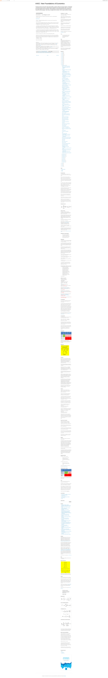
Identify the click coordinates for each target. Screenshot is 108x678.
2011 (62, 165)
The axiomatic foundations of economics (66, 494)
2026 (62, 52)
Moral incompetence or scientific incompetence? (65, 94)
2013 (62, 163)
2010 (62, 166)
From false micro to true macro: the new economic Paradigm (65, 520)
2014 (62, 64)
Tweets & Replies (63, 169)
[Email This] (48, 51)
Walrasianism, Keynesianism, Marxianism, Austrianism (65, 294)
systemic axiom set (65, 466)
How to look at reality (64, 133)
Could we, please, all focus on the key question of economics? (65, 508)
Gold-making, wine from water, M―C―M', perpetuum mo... (65, 111)
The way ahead (64, 130)
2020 (62, 58)
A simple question (64, 125)
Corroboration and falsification (65, 121)
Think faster (63, 122)
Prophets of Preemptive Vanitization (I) (66, 101)
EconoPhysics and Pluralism (65, 100)
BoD (61, 651)
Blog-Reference (38, 18)
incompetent (62, 32)
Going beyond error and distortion (66, 123)
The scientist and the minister (65, 126)
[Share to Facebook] (51, 51)
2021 (62, 57)
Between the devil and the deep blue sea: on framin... (66, 82)
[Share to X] (50, 51)
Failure (38, 52)
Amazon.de (62, 652)
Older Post (57, 55)
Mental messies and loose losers (65, 514)
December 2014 (64, 65)
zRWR (50, 52)
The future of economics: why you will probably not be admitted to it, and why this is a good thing (66, 513)
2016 (62, 62)
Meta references (63, 497)
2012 (62, 164)
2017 (62, 61)
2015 (62, 63)
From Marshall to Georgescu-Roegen (66, 138)
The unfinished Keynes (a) (65, 144)
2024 (62, 54)
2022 (62, 56)
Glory (62, 132)
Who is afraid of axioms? (65, 141)
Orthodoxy (43, 52)
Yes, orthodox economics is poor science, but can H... (65, 83)
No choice (63, 68)
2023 (62, 55)
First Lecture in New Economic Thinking (65, 534)
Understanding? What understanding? (66, 107)
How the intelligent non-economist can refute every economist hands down (65, 511)
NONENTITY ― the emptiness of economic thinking (65, 88)
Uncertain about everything (65, 108)
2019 (62, 59)
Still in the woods (64, 142)
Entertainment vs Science (65, 145)
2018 (62, 60)
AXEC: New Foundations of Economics (50, 3)
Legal (62, 498)
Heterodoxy (41, 52)
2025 (62, 53)
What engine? (63, 139)
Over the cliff (63, 140)
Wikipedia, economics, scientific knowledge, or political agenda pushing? (66, 505)
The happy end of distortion (65, 131)
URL (40, 45)
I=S (61, 283)
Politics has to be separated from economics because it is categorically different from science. (66, 550)
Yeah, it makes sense (64, 124)
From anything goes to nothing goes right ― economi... (66, 134)
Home (47, 55)
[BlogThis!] (49, 51)
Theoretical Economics (47, 52)
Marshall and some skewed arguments (66, 137)
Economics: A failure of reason (65, 106)
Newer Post (37, 55)
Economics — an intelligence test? (66, 127)
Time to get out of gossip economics (66, 143)
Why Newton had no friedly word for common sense (66, 151)
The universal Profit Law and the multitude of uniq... (65, 71)
